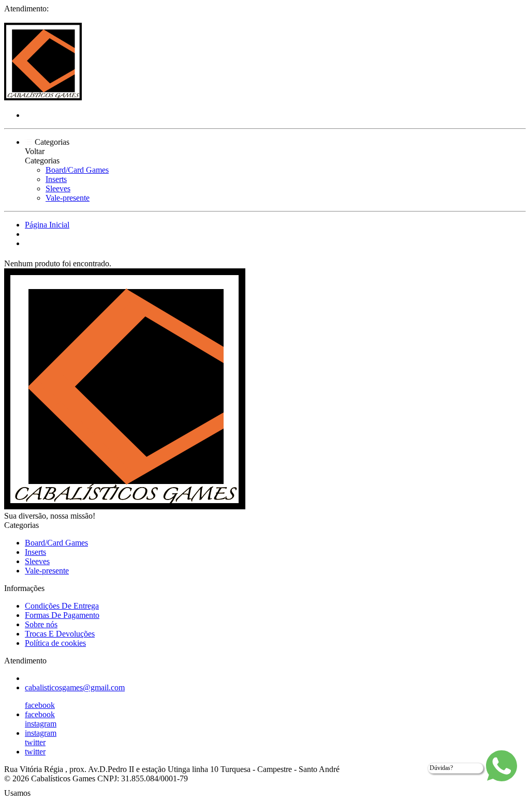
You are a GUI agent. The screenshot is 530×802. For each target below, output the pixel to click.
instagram (40, 723)
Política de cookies (55, 643)
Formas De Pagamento (62, 615)
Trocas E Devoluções (60, 633)
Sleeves (58, 188)
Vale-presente (68, 197)
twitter (35, 742)
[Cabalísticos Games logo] (43, 97)
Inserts (56, 179)
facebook (40, 705)
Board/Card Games (77, 169)
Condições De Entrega (62, 605)
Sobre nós (41, 624)
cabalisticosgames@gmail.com (75, 687)
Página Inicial (47, 224)
